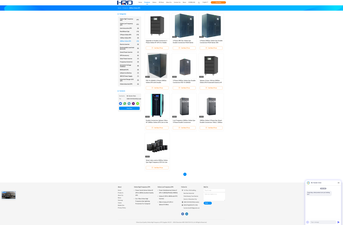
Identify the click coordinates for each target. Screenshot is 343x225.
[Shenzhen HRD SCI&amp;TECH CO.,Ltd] (125, 3)
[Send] (338, 222)
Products (120, 193)
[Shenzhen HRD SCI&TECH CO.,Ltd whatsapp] (124, 103)
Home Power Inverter (129, 52)
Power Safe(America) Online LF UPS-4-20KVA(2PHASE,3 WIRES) (168, 192)
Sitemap (120, 200)
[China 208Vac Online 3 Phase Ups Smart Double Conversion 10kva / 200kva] (211, 105)
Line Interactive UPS (129, 28)
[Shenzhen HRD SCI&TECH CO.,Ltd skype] (129, 103)
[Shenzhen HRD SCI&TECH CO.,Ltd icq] (137, 103)
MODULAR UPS (129, 69)
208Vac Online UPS (129, 41)
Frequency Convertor (129, 62)
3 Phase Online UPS (129, 34)
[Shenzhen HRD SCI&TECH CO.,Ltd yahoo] (133, 103)
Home (119, 190)
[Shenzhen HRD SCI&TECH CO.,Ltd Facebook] (182, 214)
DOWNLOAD (191, 2)
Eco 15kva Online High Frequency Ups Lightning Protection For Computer (142, 201)
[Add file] (307, 222)
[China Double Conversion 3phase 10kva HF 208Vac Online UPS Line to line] (157, 105)
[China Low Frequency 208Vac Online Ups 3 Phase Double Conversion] (184, 105)
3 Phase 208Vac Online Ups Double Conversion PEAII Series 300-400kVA (211, 42)
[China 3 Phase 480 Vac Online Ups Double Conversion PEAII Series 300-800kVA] (184, 25)
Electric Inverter (129, 44)
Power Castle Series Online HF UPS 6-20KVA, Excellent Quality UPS (144, 193)
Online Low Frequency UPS (129, 24)
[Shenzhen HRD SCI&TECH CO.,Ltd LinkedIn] (186, 214)
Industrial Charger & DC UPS (129, 80)
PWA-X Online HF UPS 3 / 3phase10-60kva (166, 203)
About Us (120, 195)
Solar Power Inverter (129, 58)
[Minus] (338, 183)
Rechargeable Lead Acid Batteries (129, 48)
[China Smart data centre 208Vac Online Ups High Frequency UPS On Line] (157, 145)
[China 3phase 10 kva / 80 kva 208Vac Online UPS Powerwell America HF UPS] (211, 65)
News (119, 198)
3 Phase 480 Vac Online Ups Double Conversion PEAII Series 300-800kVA (183, 42)
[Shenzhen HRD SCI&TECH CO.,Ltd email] (120, 103)
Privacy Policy (122, 208)
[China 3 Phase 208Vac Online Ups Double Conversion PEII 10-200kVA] (184, 65)
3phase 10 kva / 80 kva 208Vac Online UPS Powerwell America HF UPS (211, 82)
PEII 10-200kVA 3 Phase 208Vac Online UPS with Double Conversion (156, 82)
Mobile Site (121, 205)
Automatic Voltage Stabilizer (129, 65)
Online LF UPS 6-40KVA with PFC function (168, 197)
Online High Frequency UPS (129, 19)
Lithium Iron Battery (129, 73)
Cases (120, 203)
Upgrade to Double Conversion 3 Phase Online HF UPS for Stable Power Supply (156, 42)
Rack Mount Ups (129, 31)
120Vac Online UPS (129, 38)
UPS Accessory (129, 55)
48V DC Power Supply (129, 76)
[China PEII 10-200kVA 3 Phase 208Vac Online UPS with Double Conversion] (157, 65)
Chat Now (218, 2)
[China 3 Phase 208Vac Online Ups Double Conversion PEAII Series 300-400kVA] (211, 25)
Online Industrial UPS (129, 84)
